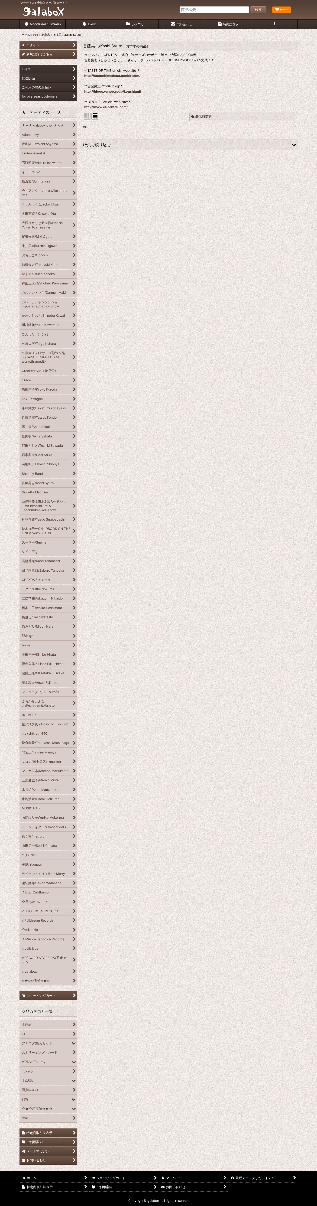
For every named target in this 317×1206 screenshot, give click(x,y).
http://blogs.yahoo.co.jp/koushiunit (112, 91)
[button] (274, 24)
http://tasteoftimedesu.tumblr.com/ (112, 76)
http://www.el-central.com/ (106, 107)
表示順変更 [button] (203, 116)
